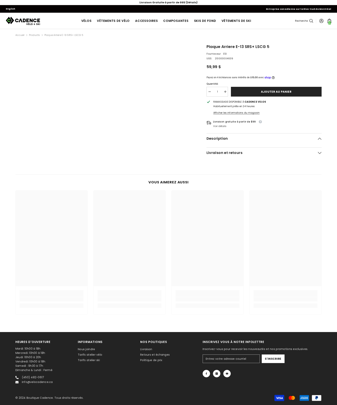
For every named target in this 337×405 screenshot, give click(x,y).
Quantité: (213, 83)
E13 (225, 53)
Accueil (20, 35)
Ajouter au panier (276, 92)
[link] (51, 299)
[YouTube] (227, 373)
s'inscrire (273, 359)
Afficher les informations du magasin (236, 112)
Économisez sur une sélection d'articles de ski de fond (168, 2)
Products (34, 35)
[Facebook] (206, 373)
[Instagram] (216, 373)
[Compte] (321, 20)
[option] (168, 2)
